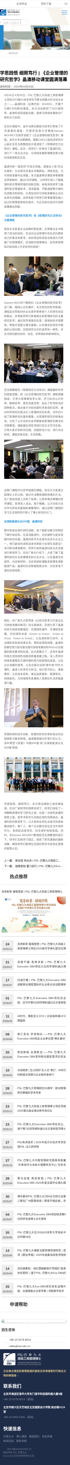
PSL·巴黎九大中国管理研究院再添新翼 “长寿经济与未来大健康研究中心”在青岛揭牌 (41, 1163)
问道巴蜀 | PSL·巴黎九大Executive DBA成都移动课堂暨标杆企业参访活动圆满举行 (41, 983)
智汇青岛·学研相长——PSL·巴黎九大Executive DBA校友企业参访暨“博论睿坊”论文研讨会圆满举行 (41, 1037)
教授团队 (34, 1436)
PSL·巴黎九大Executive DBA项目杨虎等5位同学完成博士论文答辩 (41, 1216)
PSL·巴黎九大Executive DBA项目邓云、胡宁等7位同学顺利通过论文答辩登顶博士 (41, 1126)
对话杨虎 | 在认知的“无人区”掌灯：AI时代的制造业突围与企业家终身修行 (41, 1072)
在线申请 (21, 3)
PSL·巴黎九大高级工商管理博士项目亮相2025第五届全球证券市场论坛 (41, 1108)
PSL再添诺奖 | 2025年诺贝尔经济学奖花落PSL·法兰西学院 (41, 1144)
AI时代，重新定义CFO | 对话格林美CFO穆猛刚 (41, 1018)
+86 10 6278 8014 (20, 1339)
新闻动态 (8, 1440)
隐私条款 (21, 1440)
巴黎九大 (8, 1436)
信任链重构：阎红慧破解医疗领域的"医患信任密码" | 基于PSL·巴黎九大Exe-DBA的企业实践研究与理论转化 (41, 1271)
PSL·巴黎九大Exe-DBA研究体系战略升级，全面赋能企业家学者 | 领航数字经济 (41, 1288)
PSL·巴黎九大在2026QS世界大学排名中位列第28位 (41, 1234)
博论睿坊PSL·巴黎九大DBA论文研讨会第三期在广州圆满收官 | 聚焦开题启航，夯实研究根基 (41, 1199)
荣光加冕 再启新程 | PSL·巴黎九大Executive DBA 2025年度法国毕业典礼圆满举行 (41, 1181)
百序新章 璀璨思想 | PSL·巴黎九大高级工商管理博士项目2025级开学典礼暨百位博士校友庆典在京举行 (33, 891)
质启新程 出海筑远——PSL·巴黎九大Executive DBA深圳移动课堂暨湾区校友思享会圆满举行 (41, 1055)
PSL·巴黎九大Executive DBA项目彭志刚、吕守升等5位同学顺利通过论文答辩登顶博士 (41, 1001)
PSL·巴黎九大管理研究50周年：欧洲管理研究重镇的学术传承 (41, 1090)
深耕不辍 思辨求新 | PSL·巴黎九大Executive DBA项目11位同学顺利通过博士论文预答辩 (41, 965)
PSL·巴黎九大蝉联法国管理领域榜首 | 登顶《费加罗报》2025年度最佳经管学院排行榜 (41, 1253)
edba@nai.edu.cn (19, 1346)
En (66, 3)
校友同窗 (47, 1436)
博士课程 (21, 1436)
